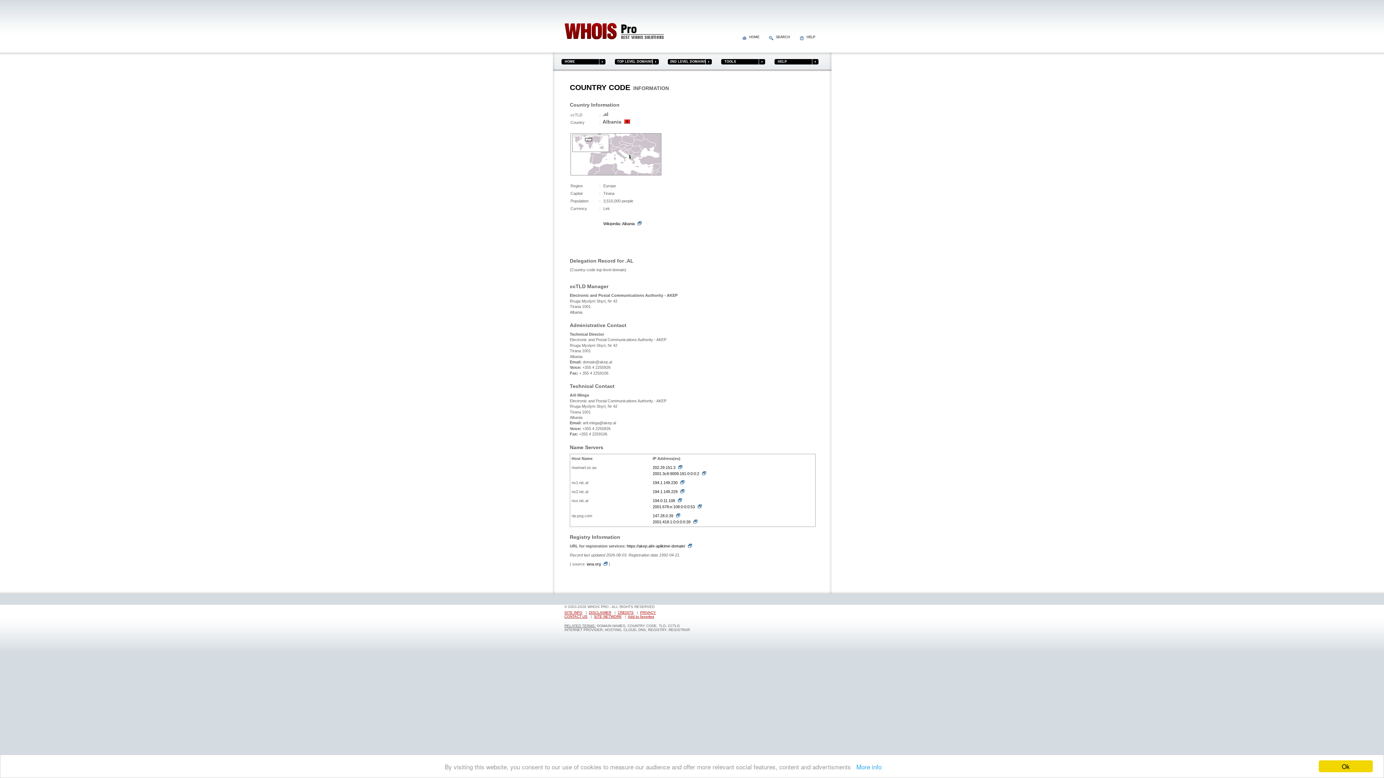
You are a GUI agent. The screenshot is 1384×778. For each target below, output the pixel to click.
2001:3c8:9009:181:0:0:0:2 (676, 473)
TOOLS (728, 61)
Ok (1346, 766)
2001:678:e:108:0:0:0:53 (674, 507)
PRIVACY (648, 612)
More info (867, 766)
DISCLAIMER (600, 612)
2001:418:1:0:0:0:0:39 (672, 522)
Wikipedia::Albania (619, 224)
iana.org (594, 564)
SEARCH (782, 37)
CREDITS (626, 612)
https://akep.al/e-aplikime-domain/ (656, 546)
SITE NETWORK (608, 616)
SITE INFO (573, 612)
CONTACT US (575, 616)
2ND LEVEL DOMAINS (687, 61)
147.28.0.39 (663, 516)
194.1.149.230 (665, 482)
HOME (753, 37)
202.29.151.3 (664, 467)
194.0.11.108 (664, 500)
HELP (809, 37)
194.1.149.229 (665, 491)
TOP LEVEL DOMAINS (634, 61)
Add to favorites (641, 616)
